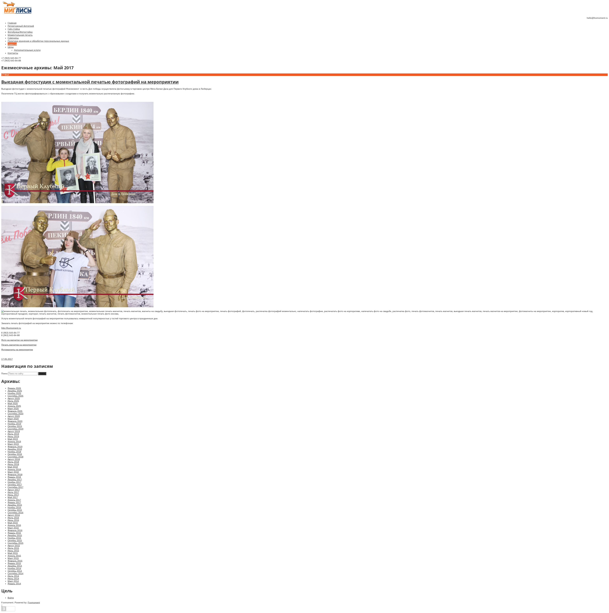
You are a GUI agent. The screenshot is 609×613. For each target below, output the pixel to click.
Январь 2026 (14, 388)
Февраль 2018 (15, 474)
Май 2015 (13, 553)
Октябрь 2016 (15, 510)
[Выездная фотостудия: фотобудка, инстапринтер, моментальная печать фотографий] (17, 13)
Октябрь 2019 (15, 426)
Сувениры (13, 37)
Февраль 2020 (15, 421)
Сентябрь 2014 (15, 573)
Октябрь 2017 (15, 484)
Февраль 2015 (15, 561)
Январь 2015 (14, 563)
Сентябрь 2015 (15, 543)
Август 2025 (14, 398)
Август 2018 (14, 459)
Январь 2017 (14, 502)
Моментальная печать (20, 34)
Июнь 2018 (13, 464)
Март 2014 (13, 581)
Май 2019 (13, 439)
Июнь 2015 (13, 550)
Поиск (4, 373)
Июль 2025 (13, 401)
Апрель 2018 (14, 469)
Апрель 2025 (14, 406)
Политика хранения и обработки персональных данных (38, 41)
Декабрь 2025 (15, 391)
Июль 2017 (13, 492)
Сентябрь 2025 (15, 396)
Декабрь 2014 (15, 566)
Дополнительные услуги (27, 50)
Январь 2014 (14, 583)
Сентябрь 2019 (15, 429)
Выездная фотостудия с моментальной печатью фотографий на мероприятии (90, 82)
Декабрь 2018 (15, 449)
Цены (11, 47)
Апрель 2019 (14, 441)
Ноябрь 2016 (14, 507)
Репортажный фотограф (21, 25)
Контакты (13, 53)
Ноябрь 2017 (14, 482)
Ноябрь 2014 (14, 568)
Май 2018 (13, 467)
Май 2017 (13, 497)
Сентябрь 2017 (15, 487)
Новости (12, 44)
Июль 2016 (13, 517)
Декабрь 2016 (15, 505)
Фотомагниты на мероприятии (17, 349)
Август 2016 (14, 515)
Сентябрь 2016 (15, 512)
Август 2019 (14, 431)
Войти (11, 598)
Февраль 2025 (15, 411)
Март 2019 (13, 444)
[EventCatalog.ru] (8, 610)
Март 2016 (13, 528)
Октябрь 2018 (15, 454)
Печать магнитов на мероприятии (18, 345)
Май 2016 (13, 522)
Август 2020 (14, 416)
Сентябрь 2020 (15, 413)
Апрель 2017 (14, 500)
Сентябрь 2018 (15, 457)
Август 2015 (14, 545)
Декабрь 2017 (15, 479)
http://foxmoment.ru (11, 328)
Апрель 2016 (14, 525)
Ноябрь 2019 (14, 424)
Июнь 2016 (13, 520)
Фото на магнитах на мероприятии (19, 340)
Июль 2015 (13, 548)
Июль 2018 (13, 462)
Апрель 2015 (14, 555)
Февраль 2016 (15, 530)
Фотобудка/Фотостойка (20, 31)
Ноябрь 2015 (14, 538)
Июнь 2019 (13, 436)
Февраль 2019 (15, 446)
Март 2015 (13, 558)
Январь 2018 (14, 477)
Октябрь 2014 (15, 571)
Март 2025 (13, 408)
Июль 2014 (13, 576)
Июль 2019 (13, 434)
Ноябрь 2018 (14, 451)
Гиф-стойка (14, 28)
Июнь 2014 (13, 578)
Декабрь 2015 (15, 535)
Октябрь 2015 (15, 540)
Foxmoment (34, 602)
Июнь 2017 (13, 495)
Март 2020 (13, 418)
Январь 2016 (14, 533)
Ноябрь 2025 (14, 393)
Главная (12, 22)
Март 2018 (13, 472)
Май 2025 (13, 403)
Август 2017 (14, 489)
